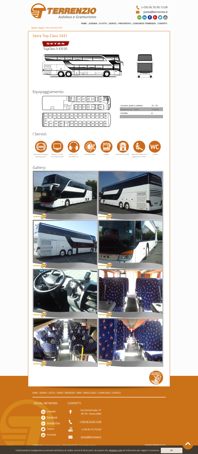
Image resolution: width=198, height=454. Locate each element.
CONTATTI (116, 392)
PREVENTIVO (70, 392)
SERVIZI (60, 392)
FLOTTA (52, 392)
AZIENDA (43, 392)
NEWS (79, 392)
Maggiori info (115, 450)
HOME (35, 392)
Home (34, 27)
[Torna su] (188, 444)
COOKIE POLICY (104, 392)
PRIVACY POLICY (90, 392)
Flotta (41, 27)
